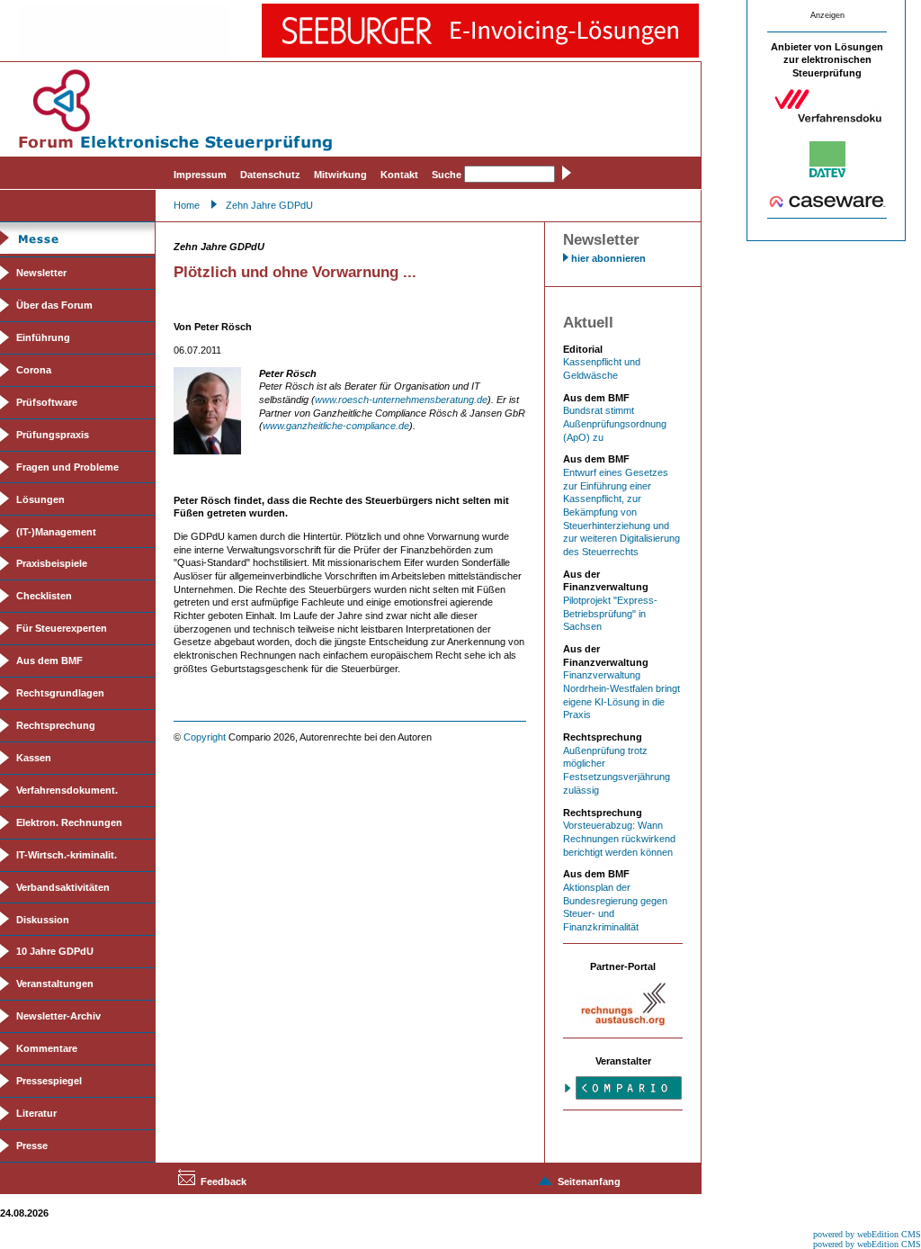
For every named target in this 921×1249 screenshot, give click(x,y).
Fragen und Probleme (67, 467)
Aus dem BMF (49, 660)
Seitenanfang (589, 1181)
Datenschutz (270, 174)
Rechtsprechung (55, 725)
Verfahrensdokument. (67, 790)
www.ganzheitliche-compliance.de (336, 425)
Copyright (204, 737)
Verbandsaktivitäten (63, 887)
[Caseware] (827, 204)
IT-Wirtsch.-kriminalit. (66, 854)
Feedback (223, 1181)
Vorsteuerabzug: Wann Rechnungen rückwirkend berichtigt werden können (619, 838)
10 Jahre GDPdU (55, 951)
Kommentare (46, 1048)
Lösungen (40, 499)
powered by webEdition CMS (867, 1234)
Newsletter (41, 272)
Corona (33, 369)
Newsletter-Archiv (58, 1016)
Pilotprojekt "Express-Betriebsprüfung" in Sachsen (610, 613)
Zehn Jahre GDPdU (269, 205)
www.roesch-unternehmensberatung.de (401, 399)
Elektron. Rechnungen (69, 822)
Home (187, 205)
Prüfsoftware (46, 402)
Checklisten (44, 595)
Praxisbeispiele (51, 563)
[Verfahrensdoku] (827, 119)
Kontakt (399, 174)
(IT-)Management (56, 531)
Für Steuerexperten (61, 628)
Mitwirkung (340, 174)
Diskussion (42, 919)
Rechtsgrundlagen (60, 692)
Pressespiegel (49, 1080)
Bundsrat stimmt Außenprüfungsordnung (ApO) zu (614, 423)
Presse (32, 1145)
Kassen (33, 757)
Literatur (36, 1113)
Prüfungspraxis (52, 434)
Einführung (43, 337)
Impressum (200, 174)
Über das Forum (54, 305)
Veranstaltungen (55, 983)
